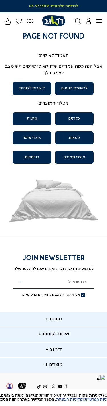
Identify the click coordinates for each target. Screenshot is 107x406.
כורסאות (32, 157)
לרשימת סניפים (74, 88)
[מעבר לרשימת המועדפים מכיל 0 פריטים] (30, 21)
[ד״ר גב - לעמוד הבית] (53, 21)
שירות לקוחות (55, 334)
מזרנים (74, 119)
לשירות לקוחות (32, 88)
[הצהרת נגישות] (22, 387)
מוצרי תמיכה (74, 157)
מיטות (32, 119)
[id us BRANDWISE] (100, 379)
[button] (88, 21)
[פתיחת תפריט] (103, 21)
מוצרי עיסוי (32, 138)
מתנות (55, 319)
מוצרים (55, 365)
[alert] (53, 397)
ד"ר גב (55, 349)
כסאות (74, 138)
